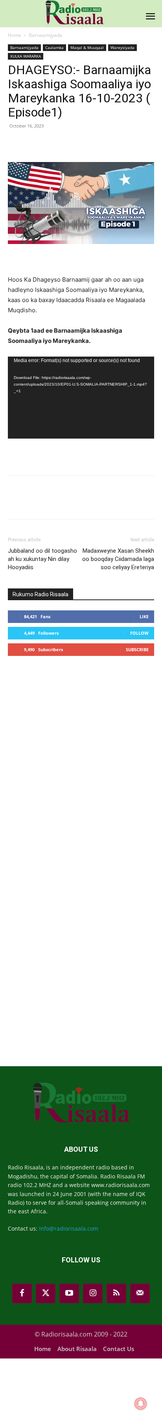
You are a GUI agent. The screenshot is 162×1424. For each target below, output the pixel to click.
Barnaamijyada (45, 35)
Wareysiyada (122, 47)
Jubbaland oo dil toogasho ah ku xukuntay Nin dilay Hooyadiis (42, 559)
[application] (81, 398)
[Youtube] (69, 1293)
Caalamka (54, 47)
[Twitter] (45, 1293)
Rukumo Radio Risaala (40, 594)
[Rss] (116, 1293)
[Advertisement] (67, 723)
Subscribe (137, 649)
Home (14, 35)
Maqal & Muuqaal (87, 47)
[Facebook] (22, 1293)
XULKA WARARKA (25, 56)
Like (144, 616)
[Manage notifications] (140, 1403)
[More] (144, 143)
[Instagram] (93, 1293)
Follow (139, 633)
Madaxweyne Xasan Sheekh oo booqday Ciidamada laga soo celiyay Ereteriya (118, 559)
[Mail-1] (140, 1293)
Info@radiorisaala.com (68, 1228)
